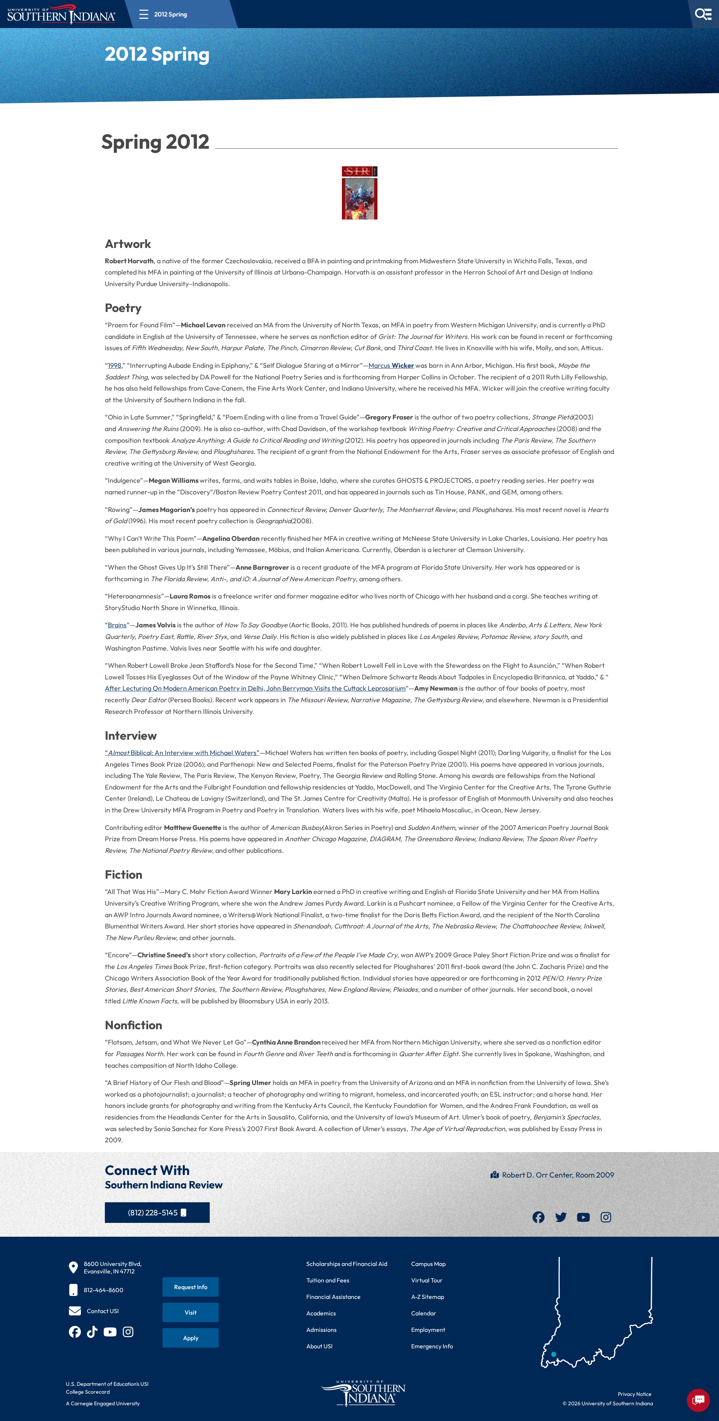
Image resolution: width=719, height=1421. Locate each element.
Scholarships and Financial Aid (346, 1263)
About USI (319, 1346)
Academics (321, 1313)
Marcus (391, 365)
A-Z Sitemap (427, 1296)
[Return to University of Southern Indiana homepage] (363, 1393)
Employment (428, 1329)
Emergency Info (432, 1346)
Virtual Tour (427, 1280)
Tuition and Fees (327, 1280)
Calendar (423, 1313)
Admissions (321, 1329)
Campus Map (428, 1263)
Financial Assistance (333, 1296)
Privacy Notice (635, 1394)
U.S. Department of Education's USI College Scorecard (107, 1388)
